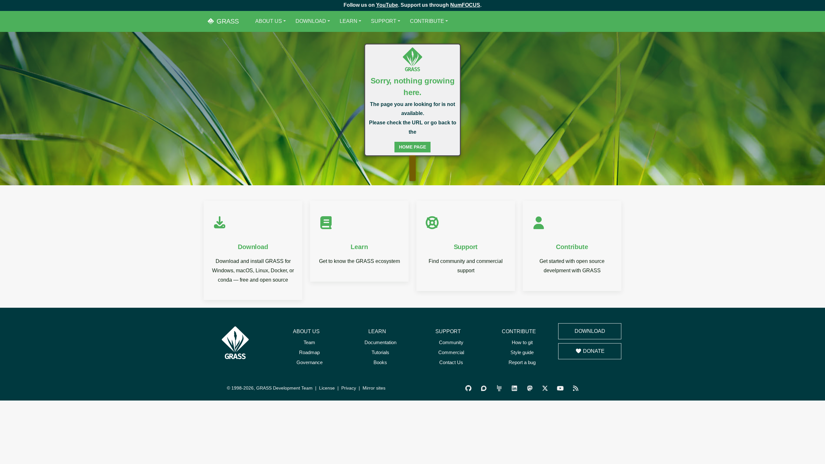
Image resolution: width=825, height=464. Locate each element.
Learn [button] (348, 21)
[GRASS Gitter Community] (499, 388)
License (327, 388)
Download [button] (311, 21)
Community (451, 342)
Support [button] (383, 21)
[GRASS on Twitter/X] (545, 388)
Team (309, 342)
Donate (593, 351)
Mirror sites (374, 388)
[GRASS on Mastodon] (529, 388)
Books (380, 362)
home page (412, 147)
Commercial (451, 352)
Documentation (380, 342)
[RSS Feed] (575, 388)
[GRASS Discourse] (484, 388)
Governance (309, 362)
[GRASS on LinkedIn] (514, 388)
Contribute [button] (427, 21)
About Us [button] (268, 21)
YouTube (387, 5)
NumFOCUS (465, 5)
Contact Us (451, 362)
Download (590, 331)
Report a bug (522, 362)
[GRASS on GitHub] (468, 388)
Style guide (522, 352)
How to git (522, 342)
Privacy (348, 388)
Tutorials (380, 352)
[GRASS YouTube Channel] (560, 388)
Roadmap (309, 352)
